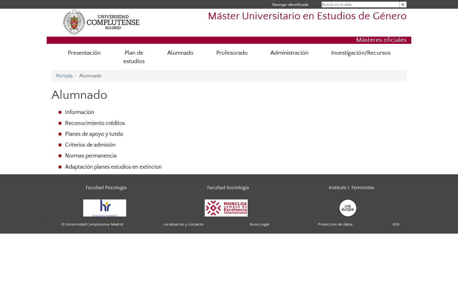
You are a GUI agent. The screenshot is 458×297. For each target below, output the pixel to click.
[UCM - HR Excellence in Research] (104, 207)
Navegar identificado (290, 4)
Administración (289, 53)
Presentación (84, 53)
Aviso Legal (259, 224)
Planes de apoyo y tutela (94, 134)
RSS (396, 224)
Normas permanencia (91, 156)
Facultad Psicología (106, 187)
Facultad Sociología (228, 187)
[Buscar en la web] (403, 4)
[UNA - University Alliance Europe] (347, 207)
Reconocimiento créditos (95, 123)
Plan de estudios (134, 57)
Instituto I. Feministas (351, 187)
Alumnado (180, 53)
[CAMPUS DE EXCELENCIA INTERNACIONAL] (226, 207)
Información (79, 112)
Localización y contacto (183, 224)
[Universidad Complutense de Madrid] (101, 22)
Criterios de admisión (90, 145)
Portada (64, 76)
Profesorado (232, 53)
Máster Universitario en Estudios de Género (307, 16)
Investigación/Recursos (360, 53)
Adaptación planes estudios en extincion (113, 167)
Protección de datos (335, 224)
